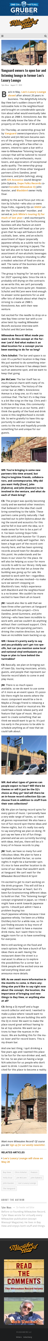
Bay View (7, 1172)
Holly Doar (8, 1178)
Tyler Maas (5, 85)
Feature (34, 1172)
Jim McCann (22, 1178)
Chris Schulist (21, 1172)
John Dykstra (36, 1178)
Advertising (27, 1337)
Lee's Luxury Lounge (27, 1183)
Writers (19, 1337)
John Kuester (8, 1183)
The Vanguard (9, 1188)
